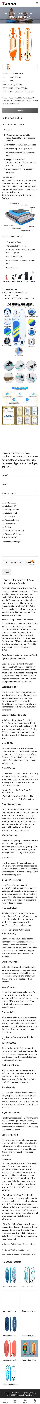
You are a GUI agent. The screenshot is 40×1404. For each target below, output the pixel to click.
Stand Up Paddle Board (11, 1311)
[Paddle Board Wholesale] (10, 1277)
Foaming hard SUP (12, 509)
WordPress (29, 1395)
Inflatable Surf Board (11, 1384)
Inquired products (9, 503)
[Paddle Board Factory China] (29, 1351)
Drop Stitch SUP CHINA (30, 1286)
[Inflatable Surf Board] (10, 1375)
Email (4, 484)
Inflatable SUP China (30, 1335)
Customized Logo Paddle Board (30, 1311)
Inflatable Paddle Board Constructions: (18, 1244)
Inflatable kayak (11, 513)
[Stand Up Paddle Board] (10, 1302)
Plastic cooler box (12, 520)
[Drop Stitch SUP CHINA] (29, 1277)
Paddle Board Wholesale (11, 1286)
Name (5, 475)
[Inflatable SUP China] (29, 1326)
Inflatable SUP (10, 506)
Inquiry (20, 110)
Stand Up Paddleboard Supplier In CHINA (22, 1254)
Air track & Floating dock (14, 530)
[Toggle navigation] (37, 3)
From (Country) (9, 493)
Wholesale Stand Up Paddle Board (11, 1360)
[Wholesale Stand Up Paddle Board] (10, 1351)
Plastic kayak (10, 516)
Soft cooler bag (11, 523)
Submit (6, 572)
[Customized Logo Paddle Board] (29, 1302)
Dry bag (8, 527)
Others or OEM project (14, 534)
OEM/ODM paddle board (19, 1250)
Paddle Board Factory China (30, 1360)
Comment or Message (11, 541)
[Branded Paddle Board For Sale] (10, 1326)
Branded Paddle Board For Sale (11, 1335)
